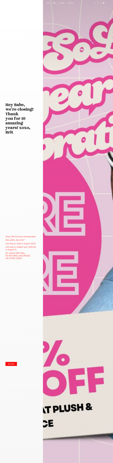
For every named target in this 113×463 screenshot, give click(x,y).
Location (61, 3)
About (54, 3)
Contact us (70, 3)
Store (48, 3)
